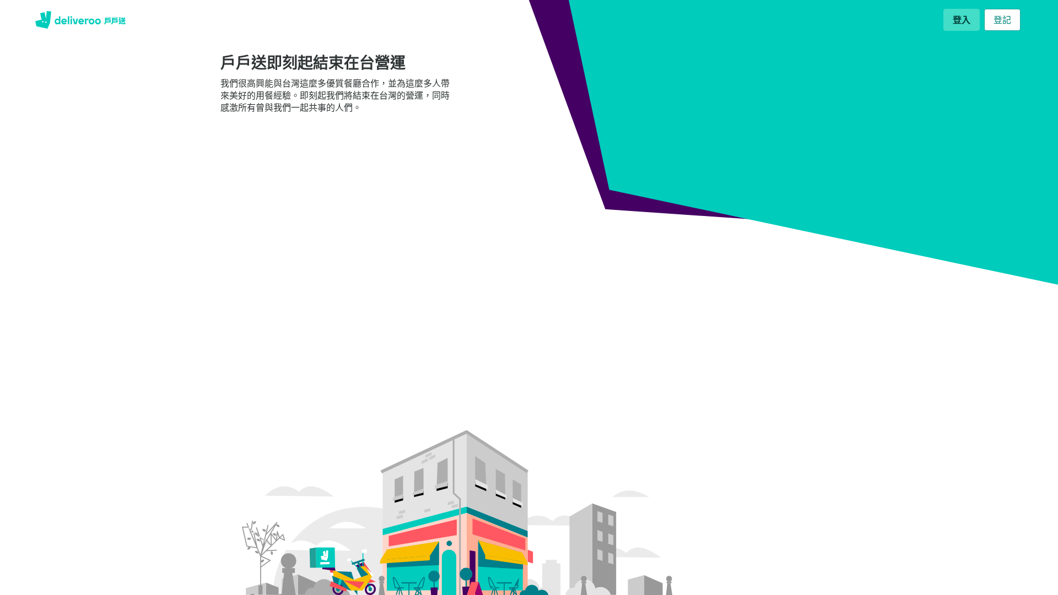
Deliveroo (80, 20)
